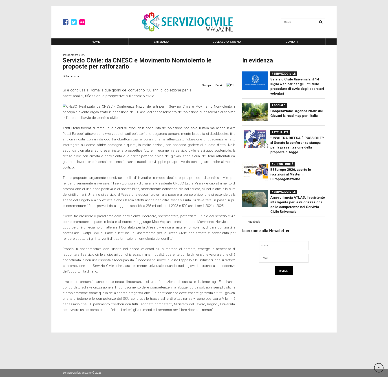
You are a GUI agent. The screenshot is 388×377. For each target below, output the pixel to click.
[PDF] (231, 85)
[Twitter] (74, 22)
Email (219, 85)
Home (96, 41)
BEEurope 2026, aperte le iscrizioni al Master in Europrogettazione (290, 174)
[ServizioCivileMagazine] (187, 22)
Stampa (206, 85)
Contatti (293, 41)
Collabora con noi (227, 41)
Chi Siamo (161, 41)
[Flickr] (82, 22)
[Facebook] (65, 22)
